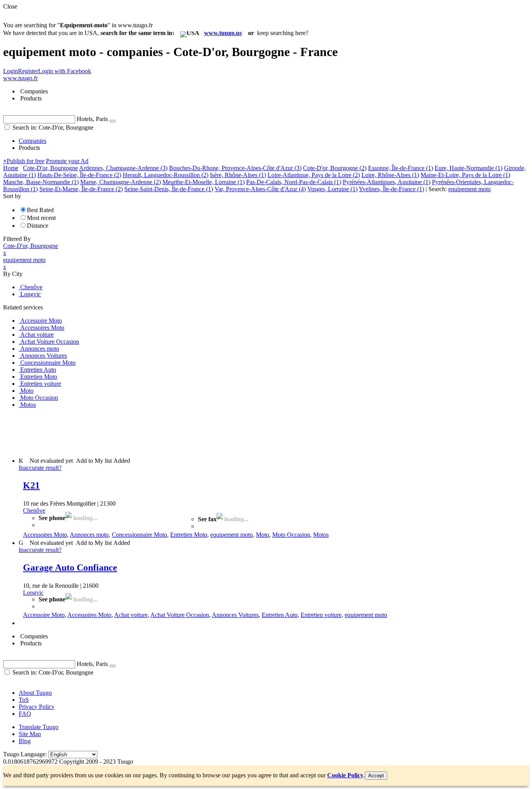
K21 (31, 485)
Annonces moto (89, 534)
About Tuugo (35, 692)
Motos (321, 534)
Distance (37, 225)
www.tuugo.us (223, 33)
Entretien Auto (280, 615)
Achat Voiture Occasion (179, 615)
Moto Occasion (291, 534)
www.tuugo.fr (20, 78)
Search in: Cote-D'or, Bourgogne (52, 127)
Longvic (33, 592)
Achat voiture (131, 615)
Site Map (30, 734)
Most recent (41, 217)
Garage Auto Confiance (70, 567)
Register (28, 71)
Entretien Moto (188, 534)
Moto (262, 534)
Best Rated (40, 210)
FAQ (25, 713)
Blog (25, 741)
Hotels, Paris (92, 119)
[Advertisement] (145, 432)
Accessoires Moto (45, 534)
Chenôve (34, 510)
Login (10, 71)
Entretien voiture (321, 615)
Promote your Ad (67, 161)
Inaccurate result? (40, 467)
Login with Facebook (64, 71)
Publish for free (23, 161)
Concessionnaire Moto (139, 534)
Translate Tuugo (38, 727)
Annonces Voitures (235, 615)
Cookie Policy (345, 775)
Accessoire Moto (44, 615)
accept (376, 775)
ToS (24, 699)
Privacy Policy (37, 706)
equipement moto (231, 534)
